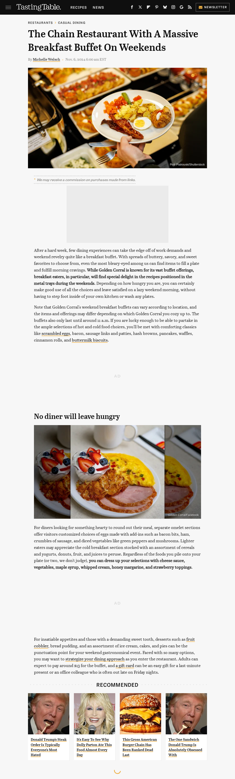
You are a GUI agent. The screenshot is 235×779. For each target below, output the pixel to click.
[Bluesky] (165, 8)
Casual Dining (71, 22)
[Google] (181, 8)
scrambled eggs (56, 333)
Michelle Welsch (46, 59)
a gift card (125, 665)
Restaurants (40, 22)
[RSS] (189, 8)
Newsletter (215, 7)
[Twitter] (140, 8)
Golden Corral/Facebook (183, 515)
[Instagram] (173, 8)
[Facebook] (132, 8)
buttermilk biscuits (90, 340)
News (98, 7)
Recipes (78, 7)
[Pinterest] (156, 8)
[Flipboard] (148, 8)
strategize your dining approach (95, 659)
